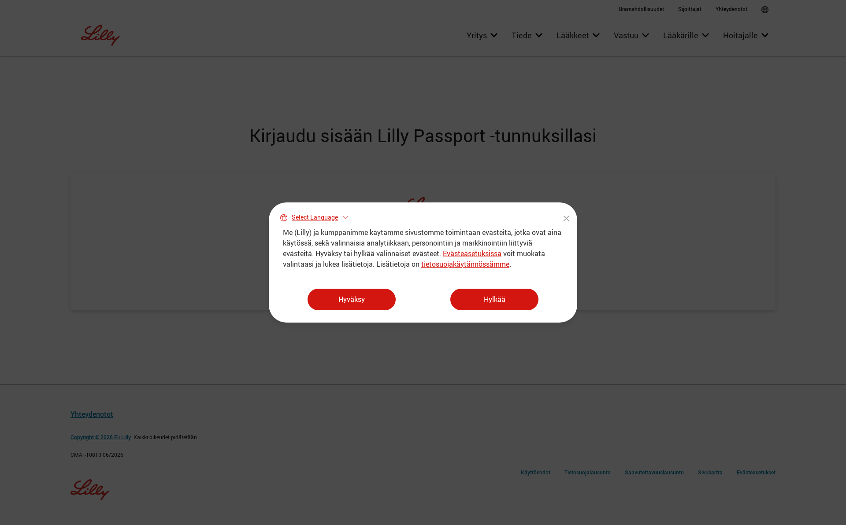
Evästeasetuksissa (472, 253)
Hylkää (494, 299)
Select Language (315, 217)
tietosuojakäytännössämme (465, 264)
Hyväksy (351, 299)
